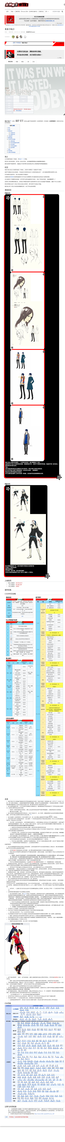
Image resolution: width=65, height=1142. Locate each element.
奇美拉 (24, 1066)
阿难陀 (31, 1098)
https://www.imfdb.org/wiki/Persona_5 (43, 1113)
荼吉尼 (44, 1037)
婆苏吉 (37, 1082)
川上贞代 (45, 1012)
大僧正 (32, 1043)
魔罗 (54, 1080)
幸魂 (53, 1046)
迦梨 (53, 1037)
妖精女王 (51, 1030)
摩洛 (53, 1068)
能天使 (31, 1053)
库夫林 (52, 1096)
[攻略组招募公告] (10, 19)
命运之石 (20, 1061)
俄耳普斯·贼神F (35, 1023)
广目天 (31, 1057)
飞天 (23, 1034)
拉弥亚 (30, 1037)
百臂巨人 (44, 1068)
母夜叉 (25, 1037)
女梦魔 (19, 1085)
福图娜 (56, 1061)
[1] (10, 120)
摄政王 (19, 1041)
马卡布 (57, 1068)
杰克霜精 (34, 1030)
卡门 (61, 1046)
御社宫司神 (38, 1043)
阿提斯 (61, 1068)
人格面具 (23, 1021)
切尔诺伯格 (56, 1071)
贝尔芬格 (20, 1080)
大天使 (22, 1053)
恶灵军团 (33, 1025)
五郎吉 (17, 586)
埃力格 (29, 1041)
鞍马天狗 (45, 1057)
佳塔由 (49, 1068)
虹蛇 (32, 1089)
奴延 (30, 1071)
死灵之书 (27, 1059)
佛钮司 (59, 1030)
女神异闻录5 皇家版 (38, 1005)
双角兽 (22, 1059)
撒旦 (58, 1091)
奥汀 (23, 616)
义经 (57, 1080)
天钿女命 (49, 1046)
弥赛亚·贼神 (52, 1091)
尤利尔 (57, 1053)
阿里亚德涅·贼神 (50, 1061)
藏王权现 (20, 1066)
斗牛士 (26, 1071)
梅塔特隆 (20, 1055)
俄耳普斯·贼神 (26, 1025)
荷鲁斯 (35, 1089)
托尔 (22, 1050)
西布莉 (58, 1034)
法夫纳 (23, 1057)
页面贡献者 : (7, 36)
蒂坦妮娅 (49, 1037)
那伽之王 (43, 1075)
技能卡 (14, 850)
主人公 (24, 893)
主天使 (45, 1053)
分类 (6, 1117)
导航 (12, 11)
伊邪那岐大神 (31, 1094)
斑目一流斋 (28, 1019)
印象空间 (17, 1021)
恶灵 (23, 1071)
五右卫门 (24, 1041)
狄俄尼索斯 (45, 1098)
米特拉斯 (27, 1089)
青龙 (40, 1098)
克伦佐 (45, 1030)
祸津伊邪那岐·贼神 (39, 1080)
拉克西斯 (36, 1061)
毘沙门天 (44, 1043)
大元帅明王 (42, 1096)
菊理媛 (40, 1034)
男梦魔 (19, 1077)
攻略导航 (17, 11)
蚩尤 (25, 1050)
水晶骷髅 (46, 1025)
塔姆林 (22, 1096)
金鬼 (38, 1048)
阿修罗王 (49, 1089)
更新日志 (41, 11)
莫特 (32, 1073)
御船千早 (50, 1012)
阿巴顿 (34, 1091)
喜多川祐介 (42, 1008)
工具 (46, 11)
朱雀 (19, 1089)
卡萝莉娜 (26, 1017)
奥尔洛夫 (42, 1066)
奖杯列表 (33, 1021)
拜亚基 (28, 1087)
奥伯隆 (49, 1041)
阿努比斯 (20, 1091)
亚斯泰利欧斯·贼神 (28, 1063)
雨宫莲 (21, 1008)
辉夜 (29, 1085)
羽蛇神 (44, 1089)
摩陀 (60, 1080)
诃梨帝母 (39, 1037)
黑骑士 (50, 1080)
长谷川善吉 (33, 862)
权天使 (26, 1053)
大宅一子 (22, 1015)
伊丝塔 (19, 1046)
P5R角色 (18, 42)
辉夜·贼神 (43, 1085)
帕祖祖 (39, 1077)
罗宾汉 (35, 1053)
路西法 (52, 1082)
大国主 (31, 1096)
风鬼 (22, 1082)
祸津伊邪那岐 (30, 1080)
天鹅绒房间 (15, 1016)
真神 (27, 1075)
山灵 (52, 1057)
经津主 (23, 1032)
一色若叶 (39, 1019)
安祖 (28, 1043)
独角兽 (26, 1096)
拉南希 (44, 1046)
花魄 (19, 1068)
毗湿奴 (60, 1025)
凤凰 (19, 1096)
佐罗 (19, 1030)
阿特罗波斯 (42, 1061)
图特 (37, 1041)
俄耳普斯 (20, 1025)
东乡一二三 (22, 159)
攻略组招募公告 (50, 20)
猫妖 (38, 1030)
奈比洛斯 (48, 1077)
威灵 (57, 1037)
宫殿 (13, 1021)
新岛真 (47, 1008)
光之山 (31, 1034)
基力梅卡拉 (53, 1085)
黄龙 (48, 1043)
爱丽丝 (36, 1073)
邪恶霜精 (52, 1025)
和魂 (22, 1098)
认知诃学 (28, 1021)
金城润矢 (34, 1019)
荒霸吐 (40, 1057)
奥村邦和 (45, 1019)
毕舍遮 (34, 1071)
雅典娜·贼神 (56, 1048)
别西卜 (57, 1077)
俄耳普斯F (27, 1023)
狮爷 (53, 1066)
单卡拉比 (27, 1098)
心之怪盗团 (15, 1009)
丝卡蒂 (50, 1034)
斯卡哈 (54, 1034)
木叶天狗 (23, 1075)
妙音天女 (45, 1034)
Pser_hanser (11, 25)
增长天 (37, 1066)
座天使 (49, 1053)
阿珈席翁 (20, 1048)
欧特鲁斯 (27, 1068)
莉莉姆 (34, 1077)
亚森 (19, 1023)
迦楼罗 (33, 1082)
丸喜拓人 (39, 1015)
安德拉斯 (29, 1077)
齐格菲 (56, 1096)
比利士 (19, 1043)
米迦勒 (47, 1091)
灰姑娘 (47, 1096)
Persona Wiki (24, 11)
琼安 (27, 1034)
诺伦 (61, 1061)
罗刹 (47, 1066)
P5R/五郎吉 (19, 110)
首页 (7, 11)
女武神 (33, 1066)
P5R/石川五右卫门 (18, 109)
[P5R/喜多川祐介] (10, 54)
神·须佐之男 (19, 584)
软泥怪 (30, 1048)
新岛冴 (34, 1015)
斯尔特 (19, 1032)
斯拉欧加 (42, 1082)
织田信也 (61, 1012)
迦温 (29, 1082)
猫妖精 (29, 1030)
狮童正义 (50, 1019)
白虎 (39, 1075)
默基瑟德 (40, 1053)
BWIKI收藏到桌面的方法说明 (34, 26)
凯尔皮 (56, 1066)
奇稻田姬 (39, 1046)
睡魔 (42, 1030)
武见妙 (28, 1012)
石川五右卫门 (19, 583)
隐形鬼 (19, 1057)
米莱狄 (34, 1037)
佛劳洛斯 (24, 1077)
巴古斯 (41, 1025)
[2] (30, 814)
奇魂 (19, 1098)
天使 (19, 1053)
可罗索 (24, 1061)
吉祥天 (36, 1063)
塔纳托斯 (20, 1073)
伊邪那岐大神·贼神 (22, 1094)
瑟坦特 (33, 1041)
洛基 (53, 1053)
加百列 (48, 1075)
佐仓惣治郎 (22, 1012)
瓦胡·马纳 (51, 1098)
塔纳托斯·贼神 (26, 1073)
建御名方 (32, 1068)
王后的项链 (20, 1037)
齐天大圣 (25, 1048)
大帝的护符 (38, 1068)
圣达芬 (32, 1087)
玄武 (19, 1075)
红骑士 (24, 1080)
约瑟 (40, 1017)
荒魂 (41, 1048)
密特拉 (35, 1075)
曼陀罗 (19, 1071)
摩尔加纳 (32, 1008)
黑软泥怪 (34, 1085)
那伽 (49, 1057)
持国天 (31, 1075)
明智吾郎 (22, 1010)
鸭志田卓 (22, 1019)
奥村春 (57, 1008)
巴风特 (43, 1077)
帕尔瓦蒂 (28, 1046)
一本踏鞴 (57, 1057)
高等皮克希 (43, 1023)
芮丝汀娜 (32, 1017)
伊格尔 (21, 1017)
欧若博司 (24, 1043)
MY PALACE (40, 1021)
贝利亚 (53, 1077)
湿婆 (43, 1091)
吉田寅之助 (28, 1015)
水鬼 (38, 1085)
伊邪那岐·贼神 (55, 1023)
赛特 (46, 1080)
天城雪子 (55, 982)
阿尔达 (53, 1075)
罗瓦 (27, 1057)
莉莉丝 (24, 1087)
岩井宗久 (33, 1012)
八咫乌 (36, 1098)
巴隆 (40, 1041)
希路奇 (19, 1034)
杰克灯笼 (24, 1030)
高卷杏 (12, 176)
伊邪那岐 (49, 1023)
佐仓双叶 (52, 1008)
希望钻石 (45, 1071)
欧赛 (38, 1025)
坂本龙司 (26, 1008)
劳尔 (56, 1025)
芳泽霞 (27, 1010)
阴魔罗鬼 (24, 1085)
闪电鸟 (22, 1089)
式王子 (34, 1048)
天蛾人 (48, 1085)
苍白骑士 (50, 1071)
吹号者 (24, 1091)
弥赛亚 (39, 1091)
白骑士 (45, 1048)
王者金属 (36, 1096)
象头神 (40, 1089)
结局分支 (46, 1021)
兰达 (55, 1030)
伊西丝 (35, 1034)
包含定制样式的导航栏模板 (21, 1117)
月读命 (59, 1085)
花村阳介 (56, 977)
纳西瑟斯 (34, 1046)
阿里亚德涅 (30, 1061)
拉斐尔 (23, 1046)
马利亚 (60, 1096)
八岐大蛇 (29, 1091)
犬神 (22, 1068)
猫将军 (25, 1082)
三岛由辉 (56, 1012)
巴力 (53, 1041)
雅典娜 (50, 1048)
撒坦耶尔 (20, 1027)
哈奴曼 (29, 1066)
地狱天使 (39, 1071)
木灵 (19, 1082)
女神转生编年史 (33, 11)
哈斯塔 (47, 1082)
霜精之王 (45, 1041)
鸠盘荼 (35, 1057)
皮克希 (57, 1046)
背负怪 (22, 1023)
